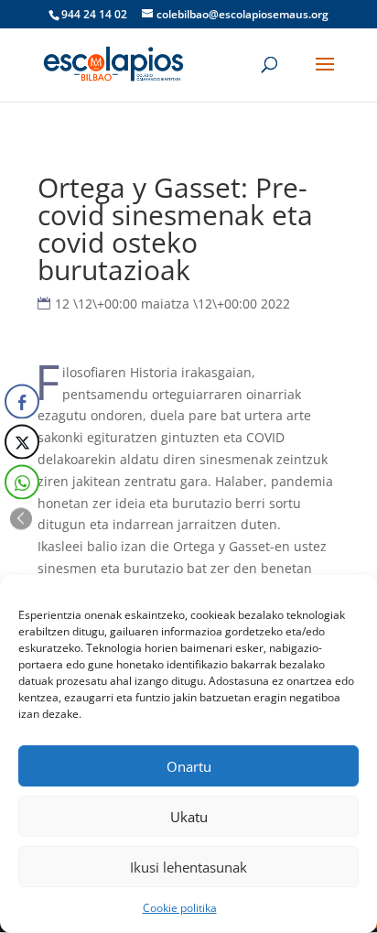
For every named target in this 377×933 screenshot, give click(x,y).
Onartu (189, 766)
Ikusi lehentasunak (188, 867)
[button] (21, 518)
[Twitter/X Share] (22, 441)
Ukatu (189, 817)
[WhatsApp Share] (22, 481)
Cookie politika (180, 908)
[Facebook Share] (22, 401)
